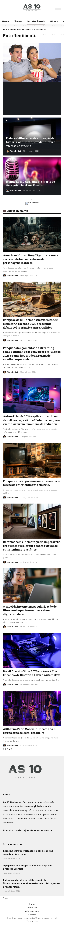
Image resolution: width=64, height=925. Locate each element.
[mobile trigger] (5, 9)
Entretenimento (15, 82)
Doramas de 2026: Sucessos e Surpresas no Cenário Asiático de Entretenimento (30, 91)
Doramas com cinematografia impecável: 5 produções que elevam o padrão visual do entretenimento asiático (32, 545)
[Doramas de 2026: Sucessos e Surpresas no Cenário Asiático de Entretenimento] (32, 62)
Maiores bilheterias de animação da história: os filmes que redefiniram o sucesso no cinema (30, 142)
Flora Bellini (15, 111)
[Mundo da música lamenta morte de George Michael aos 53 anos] (32, 176)
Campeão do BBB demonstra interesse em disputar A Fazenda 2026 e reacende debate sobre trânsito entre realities (31, 323)
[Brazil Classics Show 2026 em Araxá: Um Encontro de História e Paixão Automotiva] (32, 650)
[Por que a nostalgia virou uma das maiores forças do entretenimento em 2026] (32, 460)
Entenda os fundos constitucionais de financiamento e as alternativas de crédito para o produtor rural (31, 883)
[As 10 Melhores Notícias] (32, 9)
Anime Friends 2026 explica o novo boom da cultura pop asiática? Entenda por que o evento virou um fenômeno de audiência (31, 420)
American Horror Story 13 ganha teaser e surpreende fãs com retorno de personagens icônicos (30, 259)
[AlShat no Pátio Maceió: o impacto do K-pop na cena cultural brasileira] (32, 708)
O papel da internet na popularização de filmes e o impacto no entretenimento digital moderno (30, 610)
